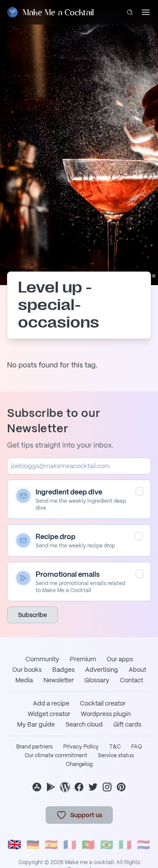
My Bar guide (36, 724)
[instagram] (107, 787)
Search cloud (84, 724)
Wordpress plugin (106, 714)
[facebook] (79, 787)
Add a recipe (51, 703)
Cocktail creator (103, 703)
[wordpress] (65, 787)
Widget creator (49, 714)
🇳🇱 (143, 844)
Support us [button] (86, 815)
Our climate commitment (56, 755)
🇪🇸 (51, 844)
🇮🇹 (125, 844)
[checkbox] (140, 491)
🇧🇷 (106, 844)
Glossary (96, 680)
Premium (83, 659)
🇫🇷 (69, 844)
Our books (27, 670)
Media (24, 680)
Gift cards (127, 724)
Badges (63, 670)
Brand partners (34, 746)
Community (42, 659)
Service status (116, 755)
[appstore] (37, 787)
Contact (131, 680)
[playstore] (51, 787)
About (137, 670)
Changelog (79, 764)
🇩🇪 (33, 844)
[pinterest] (121, 787)
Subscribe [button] (32, 615)
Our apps (120, 659)
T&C (115, 746)
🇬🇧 (14, 844)
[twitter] (93, 787)
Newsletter (58, 680)
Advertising (101, 670)
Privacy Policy (81, 746)
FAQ (136, 746)
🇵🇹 (88, 844)
